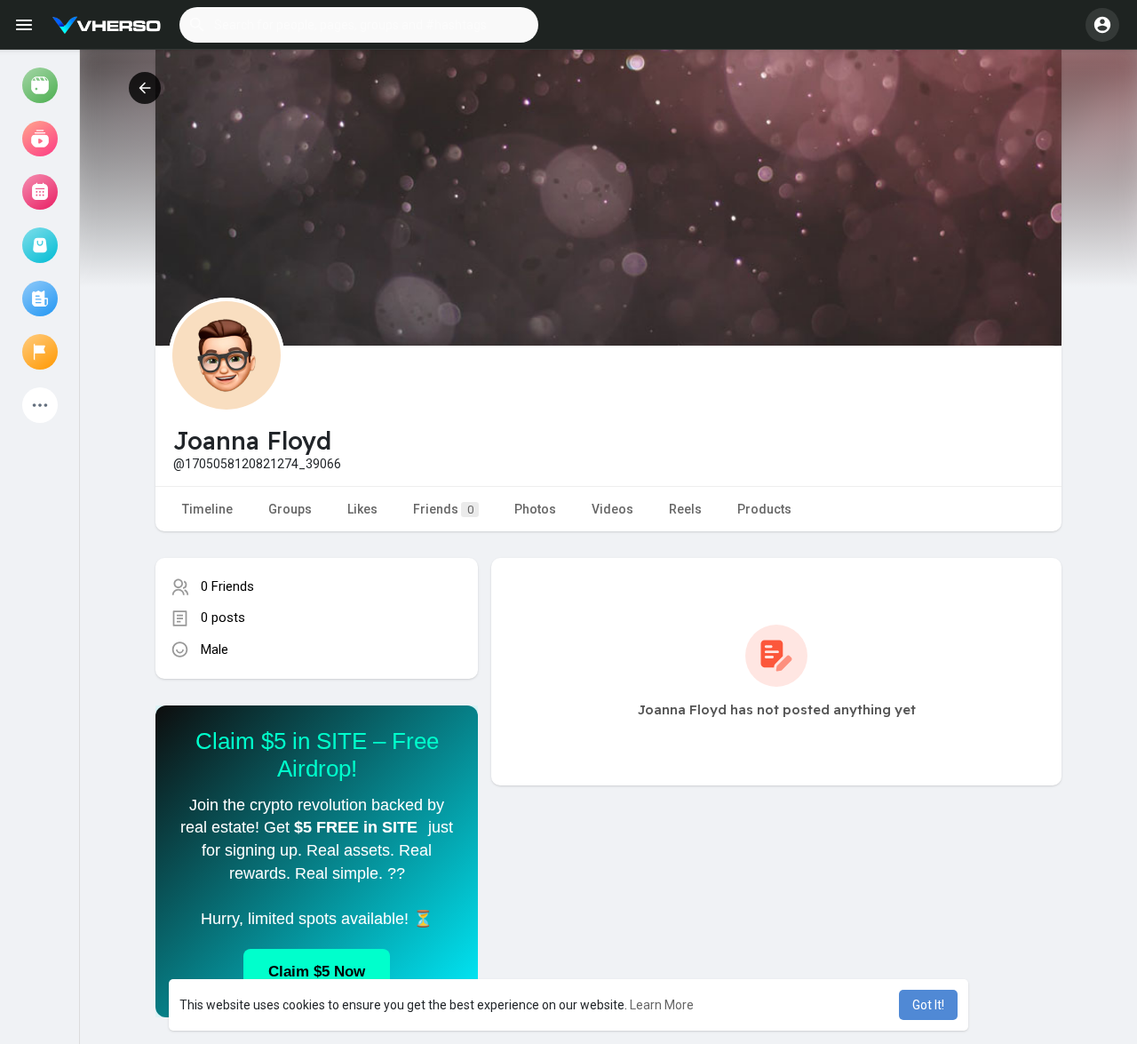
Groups (290, 509)
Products (764, 509)
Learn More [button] (662, 1005)
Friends (443, 509)
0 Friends (227, 586)
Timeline (207, 509)
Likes (362, 509)
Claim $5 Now (316, 971)
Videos (612, 509)
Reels (685, 509)
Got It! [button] (928, 1005)
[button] (358, 25)
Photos (535, 509)
